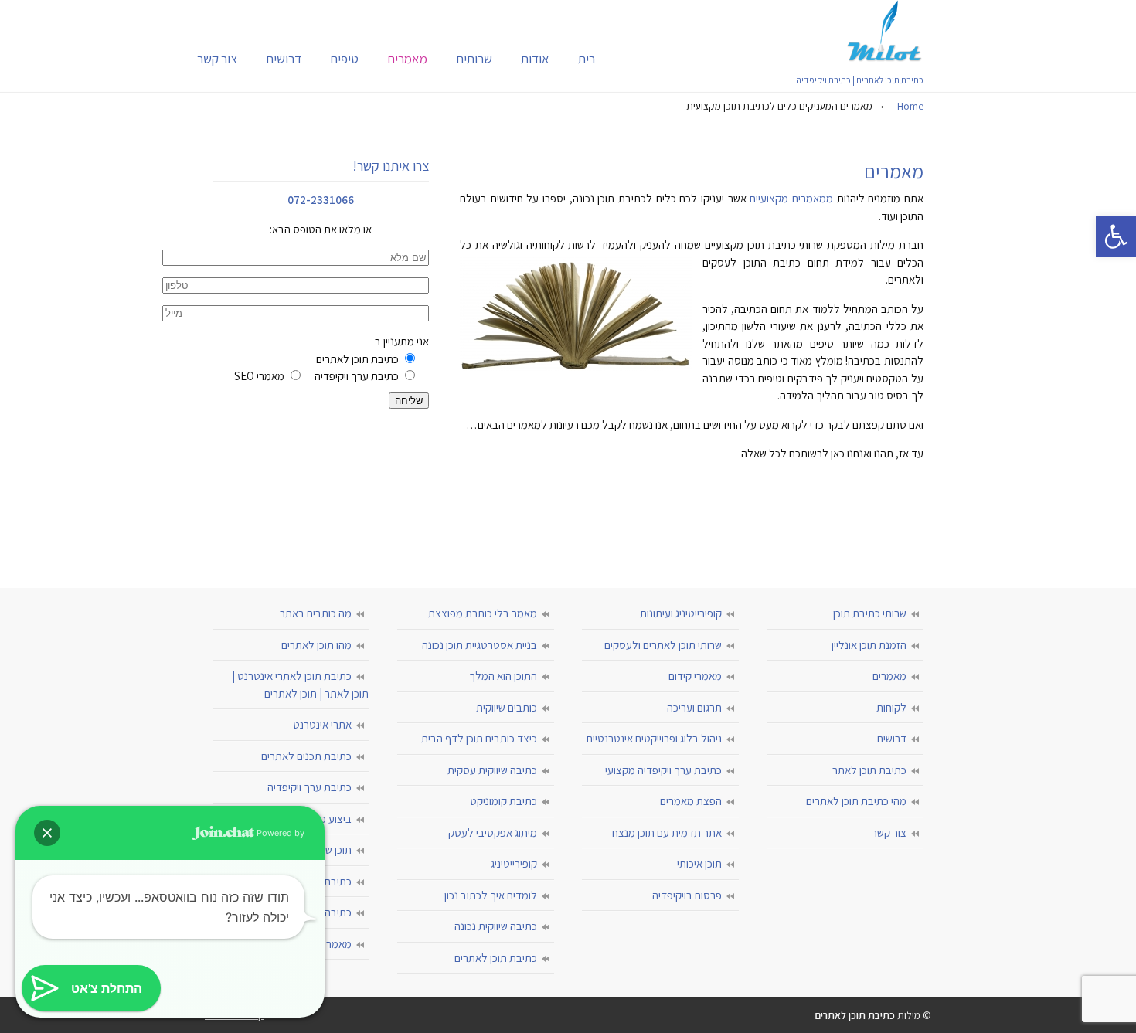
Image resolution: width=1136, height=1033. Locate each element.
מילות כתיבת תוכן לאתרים (884, 31)
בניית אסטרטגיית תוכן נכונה (479, 644)
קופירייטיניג (514, 863)
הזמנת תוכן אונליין (869, 644)
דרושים (891, 738)
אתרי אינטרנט (322, 724)
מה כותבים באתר (316, 613)
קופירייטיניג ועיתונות (681, 613)
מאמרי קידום (695, 675)
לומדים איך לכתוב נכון (490, 895)
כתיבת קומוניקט (503, 800)
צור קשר (889, 832)
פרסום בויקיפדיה (687, 895)
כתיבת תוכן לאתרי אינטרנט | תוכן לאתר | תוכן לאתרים (300, 684)
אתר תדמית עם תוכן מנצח (667, 832)
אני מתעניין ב (331, 358)
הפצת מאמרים (691, 800)
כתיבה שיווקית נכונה (495, 926)
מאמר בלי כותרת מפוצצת (482, 613)
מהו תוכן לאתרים (316, 644)
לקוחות (891, 707)
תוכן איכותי (699, 863)
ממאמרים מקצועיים (791, 198)
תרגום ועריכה (694, 707)
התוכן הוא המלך (503, 675)
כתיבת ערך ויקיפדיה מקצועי (663, 770)
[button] (1116, 236)
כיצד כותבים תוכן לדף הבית (479, 738)
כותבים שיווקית (506, 707)
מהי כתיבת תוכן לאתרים (856, 800)
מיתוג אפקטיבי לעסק (492, 832)
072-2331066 (320, 199)
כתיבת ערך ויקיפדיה (309, 787)
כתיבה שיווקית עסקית (492, 770)
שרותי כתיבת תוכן (869, 613)
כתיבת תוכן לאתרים (495, 957)
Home (910, 106)
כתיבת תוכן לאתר (869, 770)
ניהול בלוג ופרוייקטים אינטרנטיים (654, 738)
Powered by (279, 832)
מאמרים (889, 675)
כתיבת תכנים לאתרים (306, 756)
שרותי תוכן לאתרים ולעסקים (663, 644)
